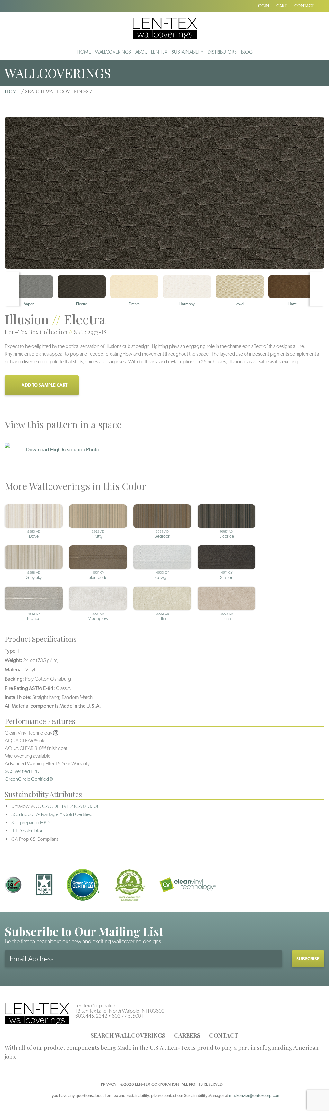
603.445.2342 (91, 1016)
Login (262, 5)
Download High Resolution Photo (62, 450)
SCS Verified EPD (22, 771)
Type (10, 651)
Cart (281, 5)
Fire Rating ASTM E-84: (30, 688)
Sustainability (187, 52)
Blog (247, 52)
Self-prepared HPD (30, 823)
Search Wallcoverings (128, 1035)
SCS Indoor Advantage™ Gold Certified (52, 814)
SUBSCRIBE (308, 958)
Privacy (108, 1084)
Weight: (13, 660)
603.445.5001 (127, 1016)
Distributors (222, 52)
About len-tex (151, 52)
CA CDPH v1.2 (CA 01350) (70, 806)
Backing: (14, 679)
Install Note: (18, 697)
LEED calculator (27, 831)
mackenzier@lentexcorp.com (254, 1095)
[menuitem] (84, 52)
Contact (304, 5)
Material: (14, 669)
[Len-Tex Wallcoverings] (165, 28)
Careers (187, 1035)
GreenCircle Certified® (29, 779)
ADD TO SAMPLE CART (44, 384)
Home (84, 52)
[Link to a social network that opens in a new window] (7, 5)
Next (317, 289)
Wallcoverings (113, 52)
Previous (12, 289)
